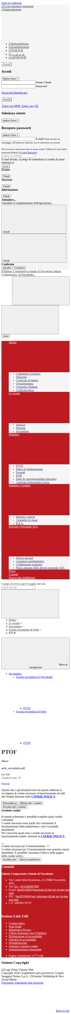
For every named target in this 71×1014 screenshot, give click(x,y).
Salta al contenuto (11, 3)
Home (12, 619)
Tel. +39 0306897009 (26, 886)
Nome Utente (43, 82)
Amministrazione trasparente (25, 949)
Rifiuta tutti (31, 803)
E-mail (40, 138)
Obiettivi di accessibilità (22, 939)
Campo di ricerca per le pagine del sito (23, 583)
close (6, 336)
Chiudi (6, 176)
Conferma (19, 267)
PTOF (27, 708)
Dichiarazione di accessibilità (25, 936)
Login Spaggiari (29, 152)
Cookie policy (17, 923)
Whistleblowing (18, 942)
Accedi (6, 64)
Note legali (15, 926)
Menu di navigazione (48, 666)
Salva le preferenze (29, 859)
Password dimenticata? (14, 92)
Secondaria (15, 626)
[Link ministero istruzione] (17, 6)
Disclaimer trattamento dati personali (22, 982)
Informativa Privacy (20, 929)
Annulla (7, 267)
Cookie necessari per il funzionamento (23, 846)
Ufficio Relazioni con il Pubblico (28, 933)
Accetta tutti (14, 807)
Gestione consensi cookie (23, 946)
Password (41, 86)
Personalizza (10, 803)
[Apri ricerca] (41, 290)
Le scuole (14, 623)
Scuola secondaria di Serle (24, 629)
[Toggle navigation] (30, 319)
